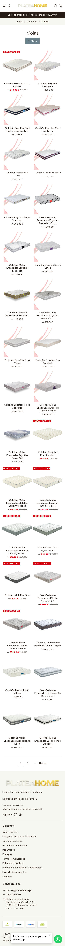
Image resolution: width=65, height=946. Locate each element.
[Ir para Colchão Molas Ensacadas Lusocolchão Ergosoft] (47, 719)
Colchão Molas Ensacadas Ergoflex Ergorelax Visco (48, 220)
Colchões (32, 22)
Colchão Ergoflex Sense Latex (48, 266)
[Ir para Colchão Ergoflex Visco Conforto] (17, 386)
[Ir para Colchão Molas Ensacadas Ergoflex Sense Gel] (17, 434)
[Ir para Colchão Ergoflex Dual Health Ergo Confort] (17, 110)
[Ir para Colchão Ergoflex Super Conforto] (17, 199)
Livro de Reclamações (14, 872)
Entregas (7, 854)
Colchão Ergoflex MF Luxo (17, 174)
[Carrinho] (60, 6)
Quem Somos (10, 831)
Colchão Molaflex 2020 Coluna (17, 85)
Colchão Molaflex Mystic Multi (48, 549)
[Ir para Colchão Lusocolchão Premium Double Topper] (47, 624)
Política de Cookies (13, 863)
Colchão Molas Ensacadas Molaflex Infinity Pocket (48, 503)
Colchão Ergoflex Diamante (47, 85)
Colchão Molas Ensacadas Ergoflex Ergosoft (17, 268)
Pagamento (8, 849)
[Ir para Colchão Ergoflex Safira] (47, 154)
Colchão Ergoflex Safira (48, 172)
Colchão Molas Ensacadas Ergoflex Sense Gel (17, 455)
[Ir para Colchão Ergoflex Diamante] (47, 65)
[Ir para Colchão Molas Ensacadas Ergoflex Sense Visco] (47, 294)
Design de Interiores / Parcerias (19, 836)
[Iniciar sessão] (55, 5)
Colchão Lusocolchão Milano (17, 692)
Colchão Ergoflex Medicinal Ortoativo (17, 314)
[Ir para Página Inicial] (32, 5)
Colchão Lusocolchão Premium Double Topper (47, 644)
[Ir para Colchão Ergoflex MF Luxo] (17, 154)
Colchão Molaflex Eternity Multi (48, 454)
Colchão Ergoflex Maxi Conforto (47, 130)
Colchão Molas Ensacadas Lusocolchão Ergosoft (47, 740)
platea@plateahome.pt (19, 890)
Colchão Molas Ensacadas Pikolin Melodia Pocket (17, 645)
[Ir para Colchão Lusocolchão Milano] (17, 672)
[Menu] (4, 5)
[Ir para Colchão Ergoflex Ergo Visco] (17, 342)
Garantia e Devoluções (15, 845)
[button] (33, 41)
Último (43, 763)
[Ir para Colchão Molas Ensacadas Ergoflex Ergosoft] (17, 247)
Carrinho (7, 876)
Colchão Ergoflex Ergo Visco (17, 362)
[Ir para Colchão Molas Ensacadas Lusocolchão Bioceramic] (47, 672)
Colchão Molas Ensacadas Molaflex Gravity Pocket (17, 550)
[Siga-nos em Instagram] (15, 814)
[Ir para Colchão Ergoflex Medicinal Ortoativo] (17, 294)
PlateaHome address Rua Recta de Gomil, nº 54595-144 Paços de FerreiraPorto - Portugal (21, 903)
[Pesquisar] (9, 5)
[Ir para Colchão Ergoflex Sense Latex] (47, 247)
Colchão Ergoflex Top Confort (48, 362)
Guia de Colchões (12, 840)
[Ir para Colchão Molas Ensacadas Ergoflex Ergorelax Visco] (47, 199)
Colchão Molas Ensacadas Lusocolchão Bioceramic (47, 693)
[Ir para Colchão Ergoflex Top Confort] (47, 342)
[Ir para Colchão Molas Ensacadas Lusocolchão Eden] (17, 719)
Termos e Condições (13, 858)
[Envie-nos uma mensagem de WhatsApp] (58, 939)
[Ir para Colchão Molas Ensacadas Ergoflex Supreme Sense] (47, 386)
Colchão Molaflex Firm (17, 595)
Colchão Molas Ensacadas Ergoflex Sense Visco (48, 315)
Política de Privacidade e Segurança (22, 867)
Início (19, 22)
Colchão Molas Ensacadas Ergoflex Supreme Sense (48, 407)
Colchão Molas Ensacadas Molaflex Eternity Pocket (17, 503)
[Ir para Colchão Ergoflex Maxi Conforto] (47, 110)
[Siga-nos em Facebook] (20, 814)
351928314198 (13, 894)
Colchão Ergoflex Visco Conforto (17, 406)
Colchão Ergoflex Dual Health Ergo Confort (17, 130)
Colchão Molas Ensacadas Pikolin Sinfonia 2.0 (48, 598)
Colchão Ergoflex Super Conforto (17, 219)
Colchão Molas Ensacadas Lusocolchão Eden (17, 740)
